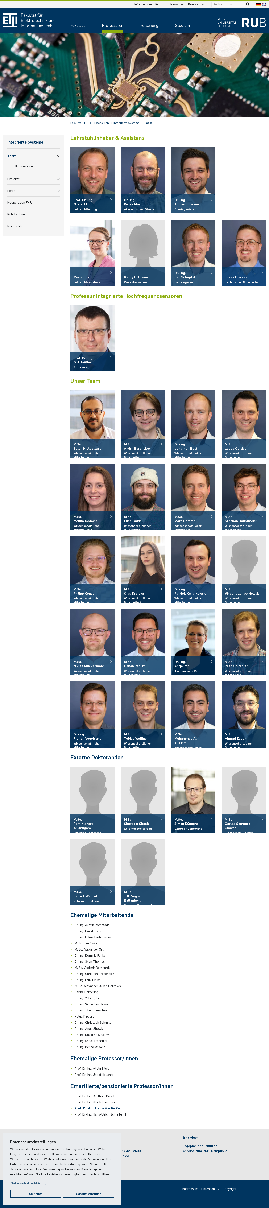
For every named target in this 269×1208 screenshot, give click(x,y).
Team (148, 122)
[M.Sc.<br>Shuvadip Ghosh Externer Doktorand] (143, 800)
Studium (182, 25)
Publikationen (16, 214)
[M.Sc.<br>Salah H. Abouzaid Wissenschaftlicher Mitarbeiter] (92, 424)
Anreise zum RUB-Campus (203, 1151)
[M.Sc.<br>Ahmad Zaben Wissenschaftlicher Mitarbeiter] (244, 714)
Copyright (229, 1188)
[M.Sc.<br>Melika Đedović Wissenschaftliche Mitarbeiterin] (92, 497)
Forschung (149, 25)
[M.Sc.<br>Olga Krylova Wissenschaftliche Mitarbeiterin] (143, 569)
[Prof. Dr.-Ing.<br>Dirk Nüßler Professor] (92, 338)
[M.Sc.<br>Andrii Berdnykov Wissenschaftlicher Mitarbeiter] (143, 424)
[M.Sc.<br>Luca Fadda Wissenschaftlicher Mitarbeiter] (143, 497)
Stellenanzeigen (22, 166)
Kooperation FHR (19, 202)
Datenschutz (210, 1188)
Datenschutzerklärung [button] (28, 1183)
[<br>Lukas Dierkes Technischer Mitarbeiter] (244, 253)
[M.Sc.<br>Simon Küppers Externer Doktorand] (193, 800)
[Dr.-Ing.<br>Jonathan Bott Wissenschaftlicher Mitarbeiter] (193, 424)
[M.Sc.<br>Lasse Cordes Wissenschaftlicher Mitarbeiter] (244, 424)
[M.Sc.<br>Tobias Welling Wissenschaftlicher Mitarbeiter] (143, 714)
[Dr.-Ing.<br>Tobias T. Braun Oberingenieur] (193, 180)
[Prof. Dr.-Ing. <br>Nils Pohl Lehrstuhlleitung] (92, 180)
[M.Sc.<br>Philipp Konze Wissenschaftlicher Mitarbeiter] (92, 569)
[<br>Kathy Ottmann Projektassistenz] (143, 253)
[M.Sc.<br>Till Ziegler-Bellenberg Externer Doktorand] (143, 872)
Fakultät (77, 25)
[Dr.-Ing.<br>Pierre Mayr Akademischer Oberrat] (143, 180)
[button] (58, 155)
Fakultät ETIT (79, 122)
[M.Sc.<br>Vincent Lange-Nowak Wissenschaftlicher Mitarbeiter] (244, 569)
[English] (264, 4)
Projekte (13, 179)
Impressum (190, 1188)
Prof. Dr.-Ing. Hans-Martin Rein (99, 1108)
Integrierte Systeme (126, 122)
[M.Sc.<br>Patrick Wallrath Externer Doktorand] (92, 872)
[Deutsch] (258, 4)
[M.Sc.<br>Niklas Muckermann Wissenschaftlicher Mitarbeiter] (92, 642)
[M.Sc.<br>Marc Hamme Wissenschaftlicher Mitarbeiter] (193, 497)
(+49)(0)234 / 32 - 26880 (123, 1151)
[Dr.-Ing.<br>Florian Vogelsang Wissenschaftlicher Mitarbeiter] (92, 714)
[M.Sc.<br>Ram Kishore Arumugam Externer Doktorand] (92, 800)
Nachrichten (15, 226)
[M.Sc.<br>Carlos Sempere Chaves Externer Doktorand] (244, 800)
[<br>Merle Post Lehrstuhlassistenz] (92, 253)
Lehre (11, 190)
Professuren (112, 25)
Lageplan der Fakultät (199, 1145)
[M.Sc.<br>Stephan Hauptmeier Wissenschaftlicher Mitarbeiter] (244, 497)
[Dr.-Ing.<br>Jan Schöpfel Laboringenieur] (193, 253)
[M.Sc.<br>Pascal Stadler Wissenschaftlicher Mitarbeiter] (244, 642)
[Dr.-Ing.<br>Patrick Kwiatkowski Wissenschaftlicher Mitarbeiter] (193, 569)
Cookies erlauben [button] (88, 1194)
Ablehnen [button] (36, 1194)
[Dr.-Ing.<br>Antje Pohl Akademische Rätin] (193, 642)
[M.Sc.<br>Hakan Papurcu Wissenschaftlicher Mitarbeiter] (143, 642)
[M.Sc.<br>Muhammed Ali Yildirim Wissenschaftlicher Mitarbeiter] (193, 714)
